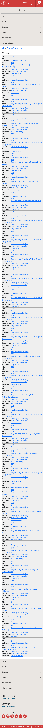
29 (11, 447)
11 (11, 272)
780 (12, 328)
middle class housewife (19, 71)
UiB (3, 48)
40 (11, 563)
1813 (12, 393)
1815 (12, 606)
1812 (12, 218)
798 (12, 173)
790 (12, 522)
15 (11, 311)
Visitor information (8, 707)
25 (11, 408)
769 (12, 56)
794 (12, 600)
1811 (12, 63)
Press (28, 727)
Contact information (8, 698)
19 (11, 350)
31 (11, 485)
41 (11, 583)
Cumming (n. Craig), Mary (19, 69)
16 (11, 330)
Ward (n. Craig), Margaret (19, 617)
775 (12, 231)
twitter (25, 716)
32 (11, 505)
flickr (21, 716)
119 (12, 175)
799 (12, 192)
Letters (4, 32)
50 (11, 641)
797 (12, 153)
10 (11, 253)
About (4, 22)
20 (11, 369)
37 (11, 544)
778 (12, 289)
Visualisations (6, 38)
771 (12, 95)
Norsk (25, 3)
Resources (5, 27)
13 (11, 291)
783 (12, 386)
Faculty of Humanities (14, 48)
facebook (4, 716)
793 (12, 580)
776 (12, 250)
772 (12, 115)
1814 (12, 470)
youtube (12, 716)
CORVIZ (21, 10)
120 (12, 194)
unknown (14, 636)
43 (11, 602)
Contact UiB (5, 727)
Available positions (17, 727)
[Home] (3, 3)
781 (12, 347)
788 (12, 483)
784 (12, 406)
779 (12, 309)
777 (12, 270)
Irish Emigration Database (19, 61)
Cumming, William (17, 656)
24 (11, 388)
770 (12, 76)
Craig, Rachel (15, 248)
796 (12, 639)
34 (11, 524)
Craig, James (15, 93)
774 (12, 212)
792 (12, 561)
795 (12, 619)
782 (12, 367)
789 (12, 503)
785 (12, 425)
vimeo (17, 716)
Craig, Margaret (16, 73)
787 (12, 464)
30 (11, 466)
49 (11, 621)
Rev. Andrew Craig (17, 132)
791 (12, 542)
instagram (8, 716)
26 (11, 427)
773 (12, 134)
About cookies (37, 727)
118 (12, 155)
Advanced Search (8, 43)
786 (12, 445)
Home (5, 16)
